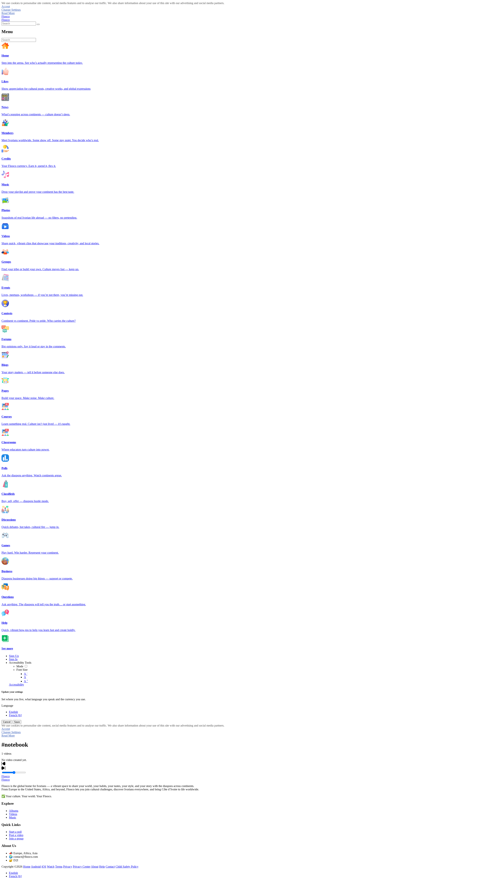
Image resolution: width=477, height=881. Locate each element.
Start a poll (15, 831)
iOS (44, 866)
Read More (8, 13)
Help (102, 866)
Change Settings (11, 9)
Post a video (16, 835)
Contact (110, 866)
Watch (50, 866)
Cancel (6, 722)
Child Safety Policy (127, 866)
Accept (5, 6)
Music (12, 817)
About (94, 866)
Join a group (16, 838)
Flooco (5, 16)
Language (7, 705)
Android (36, 866)
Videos (13, 814)
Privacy (67, 866)
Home (26, 866)
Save (17, 722)
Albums (13, 810)
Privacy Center (81, 866)
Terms (58, 866)
